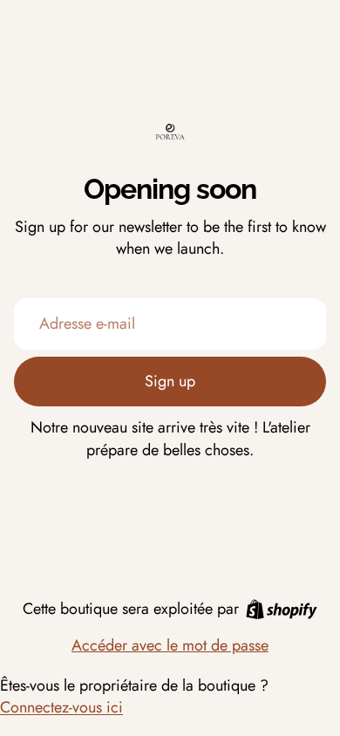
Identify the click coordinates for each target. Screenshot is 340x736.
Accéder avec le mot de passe (170, 645)
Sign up (170, 381)
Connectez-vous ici (61, 707)
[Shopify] (281, 609)
